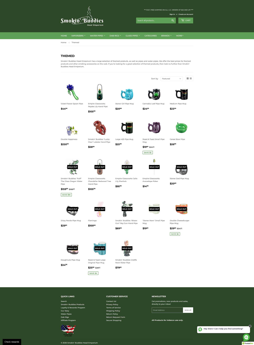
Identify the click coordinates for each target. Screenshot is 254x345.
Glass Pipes (132, 35)
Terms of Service (113, 308)
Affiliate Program (68, 320)
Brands (165, 35)
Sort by (154, 78)
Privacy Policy (112, 304)
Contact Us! (111, 301)
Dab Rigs (115, 35)
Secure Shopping (113, 320)
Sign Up (188, 310)
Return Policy (112, 314)
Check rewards (12, 341)
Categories (151, 35)
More (179, 35)
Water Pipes (97, 35)
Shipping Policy (113, 311)
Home (64, 35)
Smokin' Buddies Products (72, 304)
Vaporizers (77, 35)
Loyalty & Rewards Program (73, 308)
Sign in (172, 14)
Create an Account (186, 14)
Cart (187, 20)
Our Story (65, 311)
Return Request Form (115, 317)
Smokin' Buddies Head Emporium (82, 343)
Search (64, 301)
